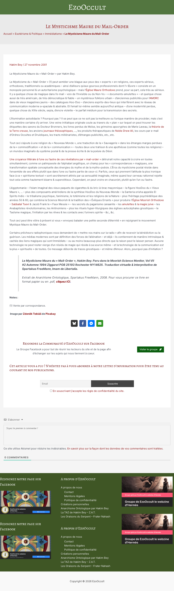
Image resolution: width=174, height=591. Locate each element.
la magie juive (145, 204)
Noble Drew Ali (124, 130)
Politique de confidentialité (80, 500)
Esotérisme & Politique (28, 33)
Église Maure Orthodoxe (100, 90)
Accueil (7, 33)
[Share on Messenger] (91, 323)
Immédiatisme (53, 33)
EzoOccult (87, 7)
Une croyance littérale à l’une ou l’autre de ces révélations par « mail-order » (55, 159)
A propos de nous (71, 487)
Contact (69, 492)
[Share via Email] (99, 323)
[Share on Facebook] (82, 323)
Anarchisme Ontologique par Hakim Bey (85, 508)
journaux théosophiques (58, 130)
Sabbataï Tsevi (20, 204)
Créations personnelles (75, 504)
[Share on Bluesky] (74, 323)
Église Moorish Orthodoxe (148, 200)
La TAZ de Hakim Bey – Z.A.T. (78, 512)
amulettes (128, 204)
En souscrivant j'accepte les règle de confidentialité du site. (88, 391)
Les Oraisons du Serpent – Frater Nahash (85, 516)
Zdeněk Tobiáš (32, 313)
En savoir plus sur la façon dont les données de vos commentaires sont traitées (115, 448)
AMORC (154, 98)
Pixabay (51, 313)
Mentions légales (74, 496)
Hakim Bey (16, 64)
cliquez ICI (63, 281)
